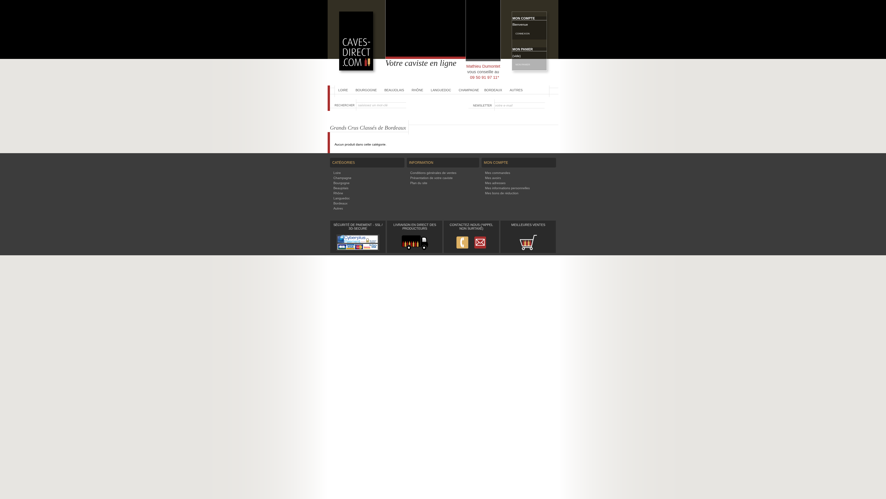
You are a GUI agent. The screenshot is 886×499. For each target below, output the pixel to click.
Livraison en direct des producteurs (414, 226)
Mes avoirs (493, 178)
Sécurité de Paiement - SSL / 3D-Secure (358, 226)
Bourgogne (366, 90)
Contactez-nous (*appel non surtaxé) (471, 226)
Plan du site (418, 183)
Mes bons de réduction (501, 193)
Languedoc (441, 90)
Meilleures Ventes (528, 225)
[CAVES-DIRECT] (356, 69)
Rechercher (345, 105)
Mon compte (523, 18)
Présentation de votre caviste (431, 178)
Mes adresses (495, 183)
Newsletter (482, 105)
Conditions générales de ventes (433, 173)
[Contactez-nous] (471, 249)
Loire (343, 90)
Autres (516, 90)
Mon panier (522, 49)
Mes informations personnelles (507, 188)
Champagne (469, 90)
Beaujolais (394, 90)
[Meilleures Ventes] (528, 249)
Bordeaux (493, 90)
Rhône (417, 90)
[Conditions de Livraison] (414, 249)
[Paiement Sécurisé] (357, 249)
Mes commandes (497, 173)
